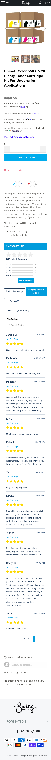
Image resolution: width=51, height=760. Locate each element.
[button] (25, 129)
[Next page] (34, 639)
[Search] (40, 3)
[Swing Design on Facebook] (18, 732)
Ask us (35, 113)
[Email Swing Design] (13, 732)
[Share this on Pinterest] (29, 184)
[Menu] (1, 3)
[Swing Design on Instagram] (23, 732)
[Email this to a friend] (36, 184)
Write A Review (25, 280)
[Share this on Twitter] (14, 184)
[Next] (45, 28)
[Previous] (6, 28)
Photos (14, 301)
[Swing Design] (25, 3)
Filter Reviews (12, 319)
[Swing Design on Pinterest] (28, 732)
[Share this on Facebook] (21, 184)
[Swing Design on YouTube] (38, 732)
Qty (6, 144)
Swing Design (19, 755)
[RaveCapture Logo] (15, 246)
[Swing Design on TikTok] (33, 732)
